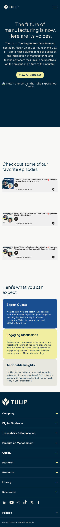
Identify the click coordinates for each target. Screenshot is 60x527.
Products (8, 472)
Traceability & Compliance (18, 433)
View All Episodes (30, 74)
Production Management (18, 443)
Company (8, 413)
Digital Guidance (12, 423)
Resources (9, 492)
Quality (6, 452)
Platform (7, 462)
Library (6, 482)
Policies (7, 512)
